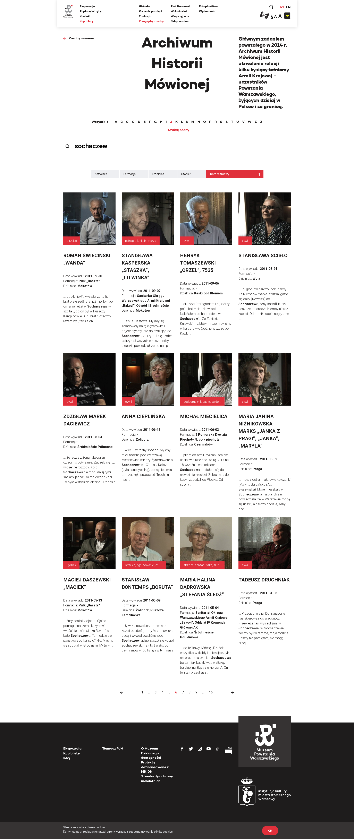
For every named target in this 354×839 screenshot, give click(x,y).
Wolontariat (179, 11)
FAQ (66, 758)
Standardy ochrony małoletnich (157, 778)
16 (211, 692)
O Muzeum (149, 748)
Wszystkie (100, 121)
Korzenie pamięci (150, 11)
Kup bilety (87, 21)
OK (270, 830)
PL (282, 7)
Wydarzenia (207, 11)
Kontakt (85, 16)
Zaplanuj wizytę (90, 11)
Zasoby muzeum (81, 38)
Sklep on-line (179, 21)
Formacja (130, 174)
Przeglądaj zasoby (151, 21)
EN (288, 7)
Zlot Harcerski (180, 6)
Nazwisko (101, 174)
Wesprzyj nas (180, 16)
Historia (144, 6)
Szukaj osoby (178, 130)
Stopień (186, 174)
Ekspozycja (87, 6)
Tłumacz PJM (112, 748)
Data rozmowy (219, 174)
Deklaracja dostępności (151, 755)
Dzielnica (158, 174)
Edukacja (145, 16)
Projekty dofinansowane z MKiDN (155, 767)
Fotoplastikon (208, 6)
